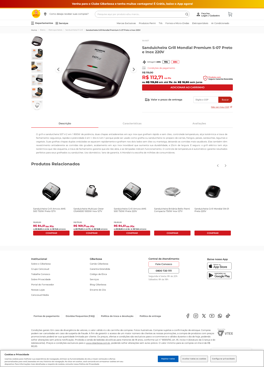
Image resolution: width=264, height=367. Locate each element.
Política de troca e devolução (117, 316)
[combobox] (142, 14)
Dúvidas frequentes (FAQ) (80, 316)
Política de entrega (150, 316)
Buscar (225, 99)
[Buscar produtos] (186, 14)
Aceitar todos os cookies (194, 359)
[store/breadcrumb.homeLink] (34, 30)
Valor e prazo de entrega (166, 99)
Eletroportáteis (55, 30)
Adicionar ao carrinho (187, 87)
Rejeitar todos (168, 359)
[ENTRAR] (211, 14)
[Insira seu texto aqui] (219, 316)
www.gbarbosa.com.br (98, 343)
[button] (66, 14)
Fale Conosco (163, 264)
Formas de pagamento (46, 316)
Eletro (43, 30)
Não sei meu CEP (220, 107)
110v (166, 62)
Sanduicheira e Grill (74, 30)
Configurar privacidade (223, 359)
